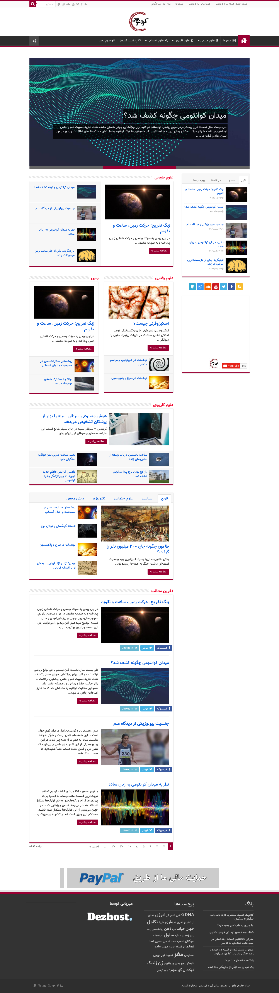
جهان (190, 929)
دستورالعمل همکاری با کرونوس (231, 4)
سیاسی (147, 498)
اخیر (243, 180)
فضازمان (188, 946)
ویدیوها (227, 41)
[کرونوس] (140, 20)
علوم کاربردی (182, 41)
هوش (189, 963)
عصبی (158, 941)
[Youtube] (73, 4)
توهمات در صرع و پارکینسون (129, 378)
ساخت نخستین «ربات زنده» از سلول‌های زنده (128, 457)
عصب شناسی (169, 941)
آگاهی (180, 915)
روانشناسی (157, 929)
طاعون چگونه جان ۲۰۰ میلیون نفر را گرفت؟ (138, 549)
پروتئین (169, 963)
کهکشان (188, 970)
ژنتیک (151, 963)
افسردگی (170, 915)
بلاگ (249, 904)
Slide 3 (66, 167)
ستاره (178, 936)
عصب (180, 941)
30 (113, 847)
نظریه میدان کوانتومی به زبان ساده (57, 232)
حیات (181, 929)
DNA (189, 915)
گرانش (160, 970)
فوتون (172, 947)
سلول (169, 935)
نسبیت (169, 955)
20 (121, 847)
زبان (149, 929)
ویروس (180, 963)
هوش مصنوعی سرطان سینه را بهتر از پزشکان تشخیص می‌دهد (74, 419)
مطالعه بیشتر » (159, 251)
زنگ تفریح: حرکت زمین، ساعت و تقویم (141, 228)
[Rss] (85, 4)
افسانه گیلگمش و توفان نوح (58, 526)
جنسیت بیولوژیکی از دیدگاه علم (55, 208)
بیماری (170, 922)
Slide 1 (213, 167)
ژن (160, 963)
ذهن (167, 929)
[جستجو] (32, 4)
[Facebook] (81, 4)
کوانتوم (176, 970)
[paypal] (59, 4)
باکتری (180, 923)
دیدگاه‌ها (216, 180)
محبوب (231, 180)
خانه (244, 40)
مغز (178, 954)
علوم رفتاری (164, 278)
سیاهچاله (158, 936)
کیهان (167, 970)
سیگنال (189, 941)
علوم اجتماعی (156, 41)
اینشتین (189, 922)
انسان (151, 915)
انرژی (160, 915)
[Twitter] (78, 4)
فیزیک (165, 947)
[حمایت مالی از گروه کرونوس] (139, 878)
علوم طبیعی (208, 41)
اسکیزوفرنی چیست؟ (151, 323)
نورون (156, 955)
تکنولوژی (99, 498)
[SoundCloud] (68, 4)
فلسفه (178, 947)
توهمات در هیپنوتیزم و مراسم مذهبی (128, 362)
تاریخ (164, 498)
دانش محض (75, 498)
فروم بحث (105, 41)
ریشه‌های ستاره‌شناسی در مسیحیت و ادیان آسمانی (56, 363)
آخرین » (94, 847)
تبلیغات (179, 4)
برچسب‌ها (199, 180)
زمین (95, 278)
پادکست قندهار (128, 41)
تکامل (152, 922)
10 (129, 847)
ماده (158, 946)
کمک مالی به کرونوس (199, 4)
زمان (192, 936)
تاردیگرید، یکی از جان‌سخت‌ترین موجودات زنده (55, 253)
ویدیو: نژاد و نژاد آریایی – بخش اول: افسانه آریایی (56, 565)
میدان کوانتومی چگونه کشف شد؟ (175, 116)
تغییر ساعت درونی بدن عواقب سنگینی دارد (56, 457)
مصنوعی (189, 955)
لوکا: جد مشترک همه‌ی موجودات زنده (58, 381)
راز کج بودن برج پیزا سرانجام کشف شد (130, 474)
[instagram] (63, 4)
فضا (152, 941)
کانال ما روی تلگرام (161, 4)
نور (163, 955)
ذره (174, 929)
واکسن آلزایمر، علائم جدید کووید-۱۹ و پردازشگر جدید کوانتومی (59, 476)
